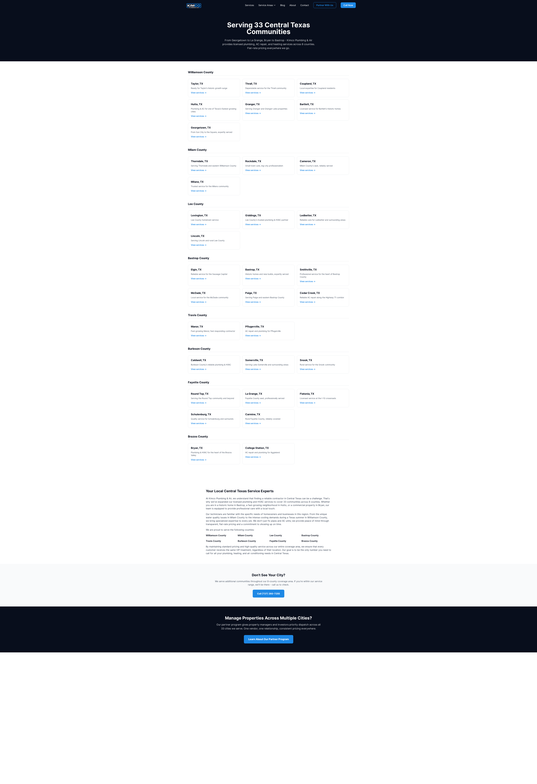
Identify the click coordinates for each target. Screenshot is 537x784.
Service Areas (265, 5)
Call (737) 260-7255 (268, 593)
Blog (282, 5)
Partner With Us (324, 5)
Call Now (348, 5)
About (292, 5)
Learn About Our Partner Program (268, 639)
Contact (304, 5)
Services (249, 5)
